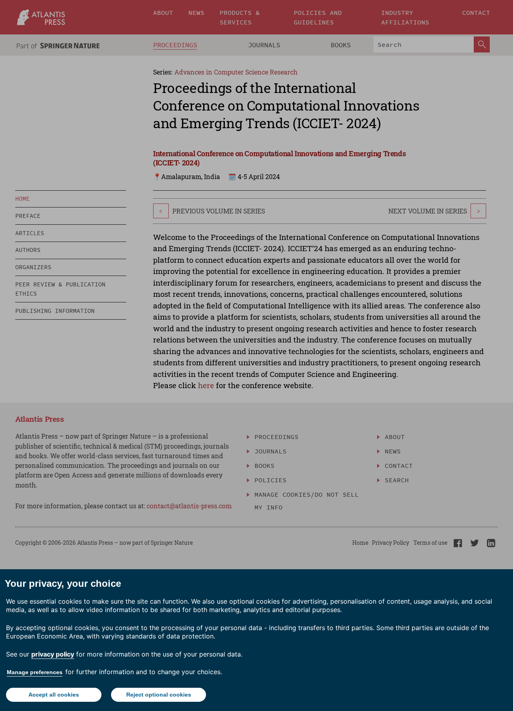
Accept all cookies (53, 694)
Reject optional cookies (158, 694)
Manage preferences (35, 672)
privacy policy (52, 654)
